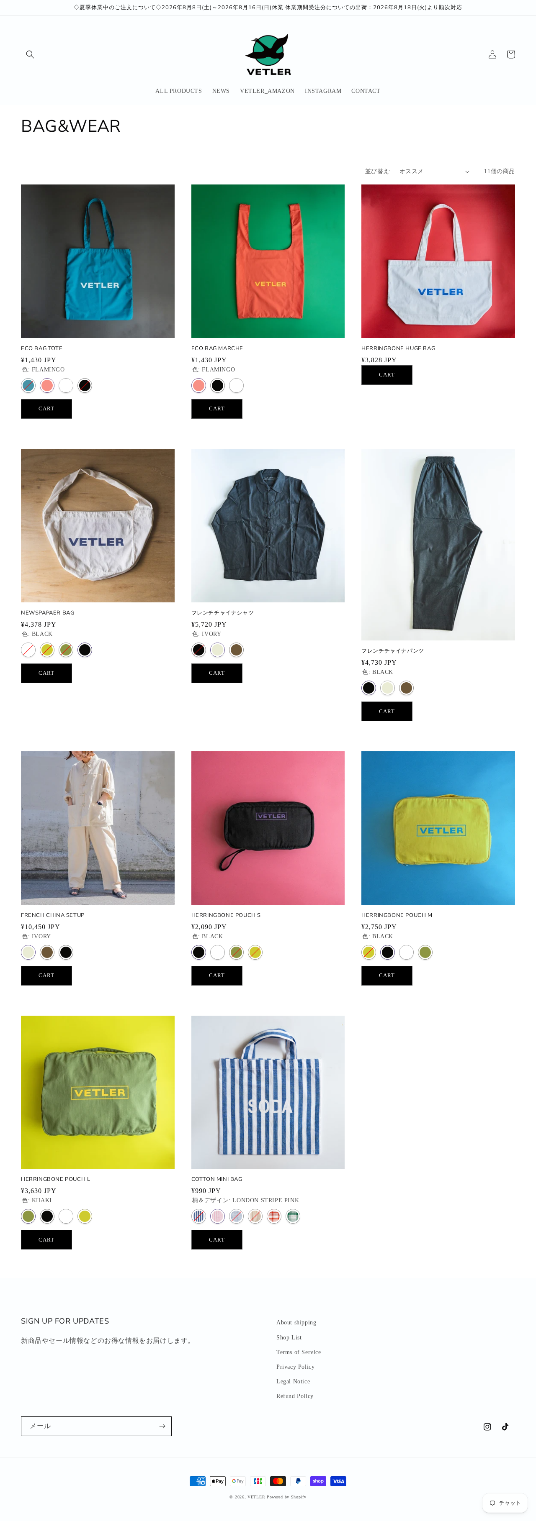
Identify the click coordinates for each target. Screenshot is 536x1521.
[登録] (162, 1426)
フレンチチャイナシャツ (222, 613)
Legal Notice (293, 1381)
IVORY (217, 650)
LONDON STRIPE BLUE (198, 1216)
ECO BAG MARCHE (217, 348)
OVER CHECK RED (274, 1216)
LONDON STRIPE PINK (217, 1216)
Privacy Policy (295, 1367)
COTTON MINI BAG (216, 1179)
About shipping (296, 1322)
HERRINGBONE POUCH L (55, 1179)
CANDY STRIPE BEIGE (255, 1216)
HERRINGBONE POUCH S (226, 915)
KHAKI (66, 650)
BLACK (84, 385)
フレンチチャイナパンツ (392, 651)
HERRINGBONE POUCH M (396, 915)
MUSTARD (47, 650)
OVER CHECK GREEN (293, 1216)
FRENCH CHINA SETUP (53, 915)
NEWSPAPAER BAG (47, 613)
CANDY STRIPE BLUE (236, 1216)
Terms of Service (298, 1352)
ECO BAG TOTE (41, 348)
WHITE (66, 385)
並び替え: (378, 171)
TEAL (28, 385)
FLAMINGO (47, 385)
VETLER (256, 1497)
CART (46, 408)
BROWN (236, 650)
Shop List (289, 1337)
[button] (30, 54)
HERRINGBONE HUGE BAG (398, 348)
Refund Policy (295, 1396)
